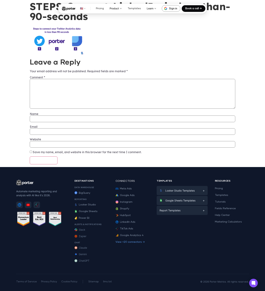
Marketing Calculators (228, 222)
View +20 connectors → (130, 242)
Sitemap (93, 282)
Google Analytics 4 (131, 235)
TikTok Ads (126, 228)
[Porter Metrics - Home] (68, 8)
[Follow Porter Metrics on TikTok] (37, 205)
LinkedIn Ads (127, 222)
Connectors (125, 181)
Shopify (124, 208)
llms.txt (107, 282)
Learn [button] (150, 8)
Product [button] (114, 8)
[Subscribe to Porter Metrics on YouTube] (28, 205)
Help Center (222, 215)
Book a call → (193, 8)
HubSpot (125, 215)
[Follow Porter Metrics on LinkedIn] (19, 205)
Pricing (100, 8)
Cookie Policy (69, 282)
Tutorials (220, 202)
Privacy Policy (49, 282)
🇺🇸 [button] (81, 8)
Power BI (84, 218)
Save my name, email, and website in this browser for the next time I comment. (87, 152)
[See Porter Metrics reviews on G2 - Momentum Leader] (23, 219)
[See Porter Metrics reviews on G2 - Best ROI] (39, 219)
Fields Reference (225, 208)
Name (34, 113)
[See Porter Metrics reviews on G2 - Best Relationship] (55, 219)
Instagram (126, 202)
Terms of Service (26, 282)
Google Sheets (88, 211)
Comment (37, 77)
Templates (134, 8)
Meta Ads (126, 188)
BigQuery (84, 193)
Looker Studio (87, 204)
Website (35, 139)
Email (33, 126)
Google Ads (127, 195)
